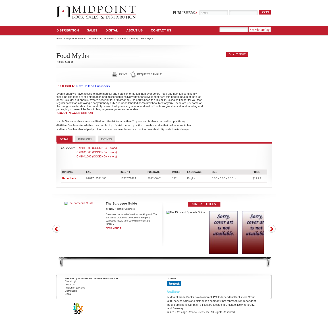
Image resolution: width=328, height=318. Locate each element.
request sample (149, 74)
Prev (56, 229)
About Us (134, 30)
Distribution (67, 30)
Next (272, 229)
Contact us (161, 30)
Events (106, 139)
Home (59, 38)
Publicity (85, 139)
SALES (92, 30)
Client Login (71, 281)
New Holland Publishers (101, 38)
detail (64, 139)
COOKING (122, 38)
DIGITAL (112, 30)
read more (112, 228)
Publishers (184, 12)
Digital (68, 294)
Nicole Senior (64, 61)
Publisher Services (75, 287)
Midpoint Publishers (76, 38)
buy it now (237, 54)
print (123, 74)
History (134, 38)
